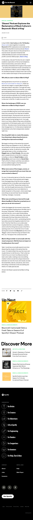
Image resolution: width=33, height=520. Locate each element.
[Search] (27, 2)
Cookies (22, 506)
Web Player (20, 472)
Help (17, 468)
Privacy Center (9, 506)
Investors (4, 476)
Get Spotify (8, 496)
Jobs (3, 472)
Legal (3, 506)
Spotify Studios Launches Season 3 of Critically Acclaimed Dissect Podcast (21, 378)
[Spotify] (8, 2)
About (4, 468)
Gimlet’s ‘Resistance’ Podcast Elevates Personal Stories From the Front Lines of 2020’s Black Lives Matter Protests (21, 356)
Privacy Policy (16, 506)
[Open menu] (30, 2)
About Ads (27, 506)
